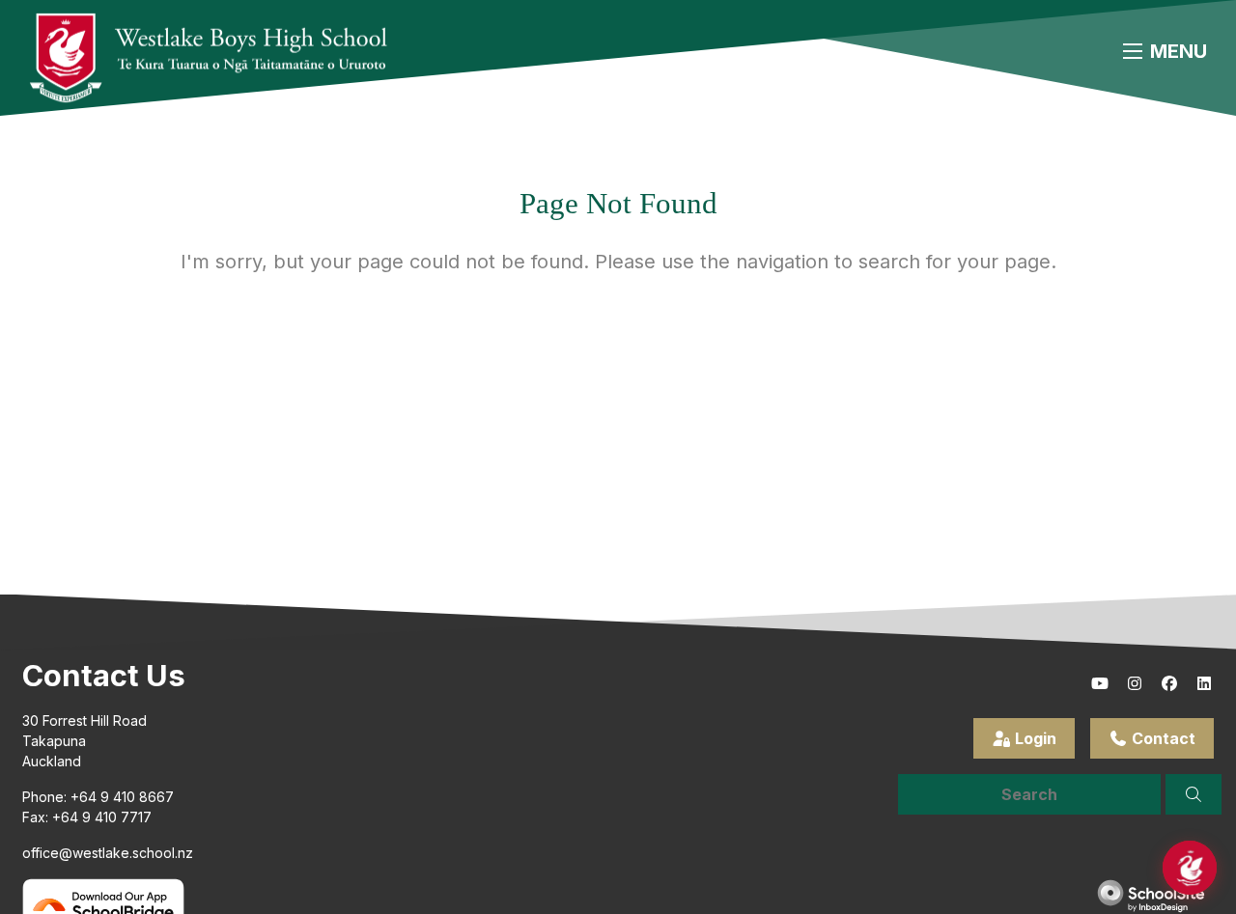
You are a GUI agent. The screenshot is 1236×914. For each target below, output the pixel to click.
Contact (1161, 738)
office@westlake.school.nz (107, 853)
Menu (1178, 51)
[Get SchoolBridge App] (103, 904)
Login (1033, 738)
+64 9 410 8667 (122, 797)
